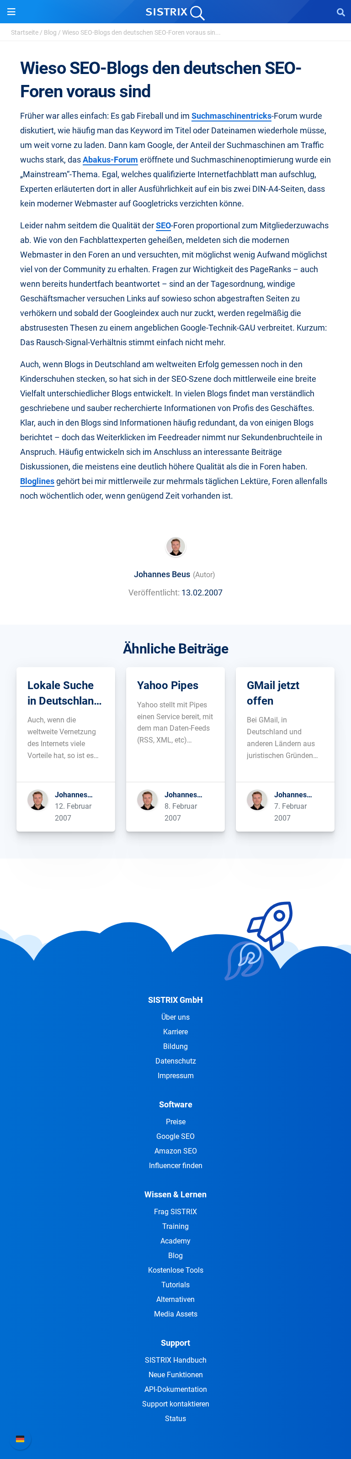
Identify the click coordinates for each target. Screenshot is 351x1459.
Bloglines (37, 481)
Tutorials (175, 1284)
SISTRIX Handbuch (176, 1360)
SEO (163, 225)
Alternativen (175, 1299)
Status (175, 1418)
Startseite (24, 32)
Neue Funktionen (176, 1374)
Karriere (175, 1031)
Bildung (175, 1046)
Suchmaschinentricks (231, 116)
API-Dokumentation (175, 1389)
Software (175, 1104)
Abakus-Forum (110, 159)
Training (175, 1226)
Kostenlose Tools (175, 1270)
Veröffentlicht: (154, 592)
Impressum (176, 1075)
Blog (50, 32)
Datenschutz (175, 1061)
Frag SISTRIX (175, 1211)
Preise (176, 1121)
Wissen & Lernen (175, 1194)
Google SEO (175, 1136)
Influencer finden (175, 1165)
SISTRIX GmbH (175, 1000)
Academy (175, 1241)
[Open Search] (341, 11)
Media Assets (175, 1314)
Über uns (175, 1017)
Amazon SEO (175, 1151)
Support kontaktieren (175, 1404)
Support (175, 1343)
